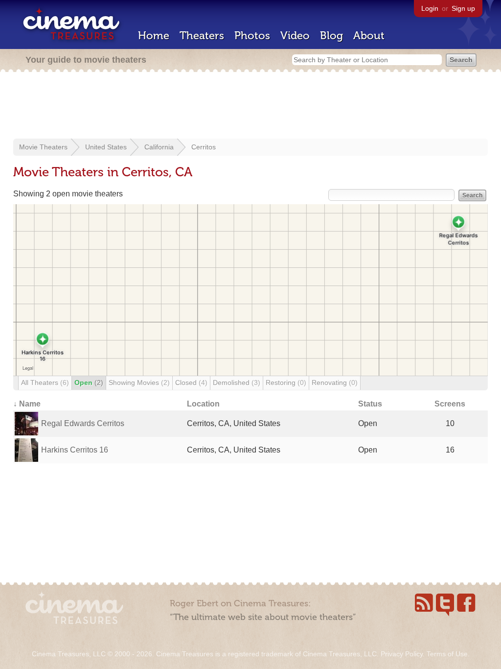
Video (295, 35)
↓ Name (27, 404)
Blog (331, 35)
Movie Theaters (43, 147)
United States (106, 147)
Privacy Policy (402, 654)
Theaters (202, 35)
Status (370, 404)
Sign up (463, 8)
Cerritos (203, 147)
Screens (449, 404)
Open (88, 382)
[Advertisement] (250, 106)
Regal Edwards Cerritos (82, 423)
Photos (252, 35)
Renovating (335, 382)
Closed (191, 382)
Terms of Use (447, 654)
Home (153, 35)
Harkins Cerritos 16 (74, 450)
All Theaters (45, 382)
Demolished (236, 382)
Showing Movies (139, 382)
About (369, 35)
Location (203, 404)
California (159, 147)
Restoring (286, 382)
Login (429, 8)
